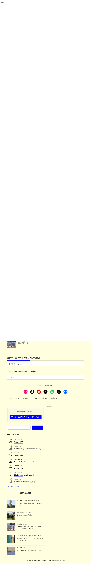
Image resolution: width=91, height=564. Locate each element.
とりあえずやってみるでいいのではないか (29, 536)
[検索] (37, 428)
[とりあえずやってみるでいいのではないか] (11, 539)
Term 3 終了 (18, 442)
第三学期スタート (22, 548)
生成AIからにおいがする (24, 512)
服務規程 (26, 398)
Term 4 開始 (18, 455)
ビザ (10, 398)
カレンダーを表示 (13, 486)
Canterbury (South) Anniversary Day (27, 449)
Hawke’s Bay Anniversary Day (25, 462)
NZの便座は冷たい (22, 524)
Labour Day (18, 468)
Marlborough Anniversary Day (25, 475)
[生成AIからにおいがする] (11, 515)
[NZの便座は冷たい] (11, 527)
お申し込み (54, 398)
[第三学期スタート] (11, 551)
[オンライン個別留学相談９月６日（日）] (11, 504)
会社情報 (44, 398)
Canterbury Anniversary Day (24, 482)
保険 (17, 398)
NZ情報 (35, 398)
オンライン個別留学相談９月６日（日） (29, 500)
